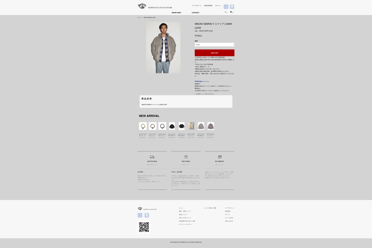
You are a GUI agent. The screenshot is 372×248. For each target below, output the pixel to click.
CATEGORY (195, 13)
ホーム (139, 17)
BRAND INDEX (176, 13)
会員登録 (227, 211)
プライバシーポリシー (186, 224)
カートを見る (229, 218)
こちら (147, 181)
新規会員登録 (208, 5)
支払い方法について (185, 218)
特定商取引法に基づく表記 (187, 221)
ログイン (218, 5)
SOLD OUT (214, 53)
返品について (183, 214)
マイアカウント (196, 5)
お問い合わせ (229, 221)
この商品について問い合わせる (204, 94)
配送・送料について (185, 211)
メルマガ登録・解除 (210, 208)
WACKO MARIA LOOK (149, 17)
